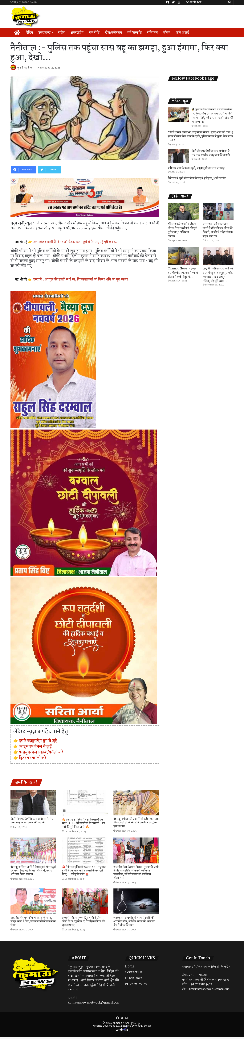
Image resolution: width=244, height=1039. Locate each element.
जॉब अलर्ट (182, 32)
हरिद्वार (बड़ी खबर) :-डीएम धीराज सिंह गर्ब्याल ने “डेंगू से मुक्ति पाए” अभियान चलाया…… (182, 230)
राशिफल (152, 32)
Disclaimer (133, 978)
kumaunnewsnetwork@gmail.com (94, 1002)
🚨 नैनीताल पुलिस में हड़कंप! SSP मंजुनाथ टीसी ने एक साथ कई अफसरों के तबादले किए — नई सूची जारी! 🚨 (84, 871)
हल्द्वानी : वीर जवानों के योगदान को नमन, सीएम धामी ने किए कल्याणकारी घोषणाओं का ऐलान (33, 921)
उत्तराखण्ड (44, 32)
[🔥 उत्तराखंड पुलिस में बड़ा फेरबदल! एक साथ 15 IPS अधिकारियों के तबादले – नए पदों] (85, 803)
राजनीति (94, 32)
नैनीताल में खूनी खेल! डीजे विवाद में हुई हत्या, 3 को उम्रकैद (197, 178)
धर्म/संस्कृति (134, 32)
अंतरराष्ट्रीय (77, 32)
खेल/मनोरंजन (113, 32)
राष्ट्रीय (61, 32)
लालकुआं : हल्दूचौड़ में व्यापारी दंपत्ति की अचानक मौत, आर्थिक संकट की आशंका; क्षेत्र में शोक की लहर (134, 921)
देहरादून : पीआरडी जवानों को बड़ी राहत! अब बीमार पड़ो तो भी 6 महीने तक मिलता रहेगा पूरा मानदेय (136, 823)
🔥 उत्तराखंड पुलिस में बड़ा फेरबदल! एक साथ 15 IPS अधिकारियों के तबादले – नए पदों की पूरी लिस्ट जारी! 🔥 (83, 823)
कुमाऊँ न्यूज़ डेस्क (24, 68)
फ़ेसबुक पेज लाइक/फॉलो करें (41, 752)
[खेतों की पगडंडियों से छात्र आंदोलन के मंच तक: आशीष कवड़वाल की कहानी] (33, 802)
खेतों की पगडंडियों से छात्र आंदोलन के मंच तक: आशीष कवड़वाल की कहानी (31, 821)
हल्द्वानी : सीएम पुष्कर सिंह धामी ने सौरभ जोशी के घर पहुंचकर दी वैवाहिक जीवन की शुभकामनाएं (83, 921)
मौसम (166, 32)
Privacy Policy (136, 984)
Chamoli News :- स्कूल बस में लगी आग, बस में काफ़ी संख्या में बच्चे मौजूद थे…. (183, 272)
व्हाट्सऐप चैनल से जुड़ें (35, 746)
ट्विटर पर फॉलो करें (32, 758)
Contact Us (133, 972)
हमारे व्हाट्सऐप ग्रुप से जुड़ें (38, 741)
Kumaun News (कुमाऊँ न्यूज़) (126, 1023)
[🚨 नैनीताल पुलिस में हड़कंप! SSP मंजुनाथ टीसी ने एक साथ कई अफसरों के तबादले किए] (85, 850)
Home (129, 966)
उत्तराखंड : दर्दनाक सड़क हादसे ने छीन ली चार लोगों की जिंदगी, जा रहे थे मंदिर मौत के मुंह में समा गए (218, 230)
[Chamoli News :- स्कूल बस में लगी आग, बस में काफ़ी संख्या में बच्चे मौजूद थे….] (183, 256)
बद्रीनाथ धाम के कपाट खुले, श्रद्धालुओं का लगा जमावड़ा (196, 168)
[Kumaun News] (26, 16)
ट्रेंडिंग (29, 32)
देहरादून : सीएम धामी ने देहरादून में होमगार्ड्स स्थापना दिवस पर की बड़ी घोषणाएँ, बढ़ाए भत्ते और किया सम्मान (33, 871)
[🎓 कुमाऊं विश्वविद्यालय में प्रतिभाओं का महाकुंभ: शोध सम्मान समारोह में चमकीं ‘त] (178, 114)
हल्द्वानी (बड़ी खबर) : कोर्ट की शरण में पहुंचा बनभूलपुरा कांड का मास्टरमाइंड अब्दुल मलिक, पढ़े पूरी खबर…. (218, 274)
